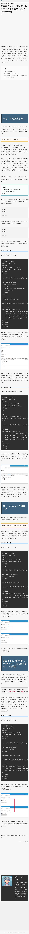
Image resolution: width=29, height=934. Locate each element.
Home (2, 3)
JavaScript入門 (7, 3)
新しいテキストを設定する (11, 73)
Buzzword (15, 932)
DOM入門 (13, 3)
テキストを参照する (9, 71)
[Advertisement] (14, 29)
